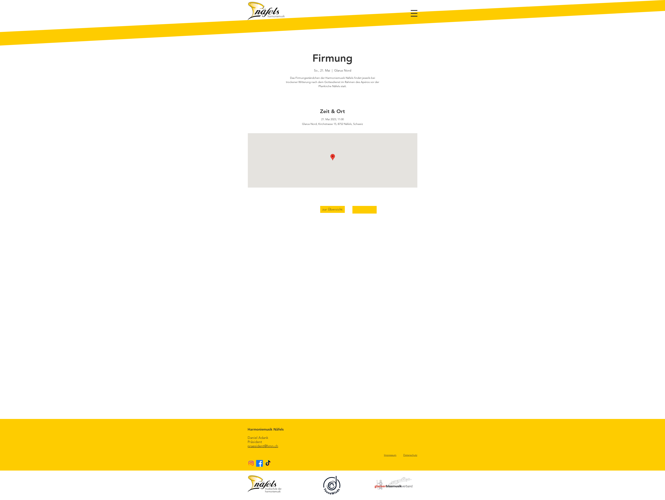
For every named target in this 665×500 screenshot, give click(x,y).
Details (364, 209)
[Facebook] (259, 463)
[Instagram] (251, 463)
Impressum (390, 455)
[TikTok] (268, 463)
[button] (414, 13)
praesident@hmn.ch (263, 446)
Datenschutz (410, 455)
